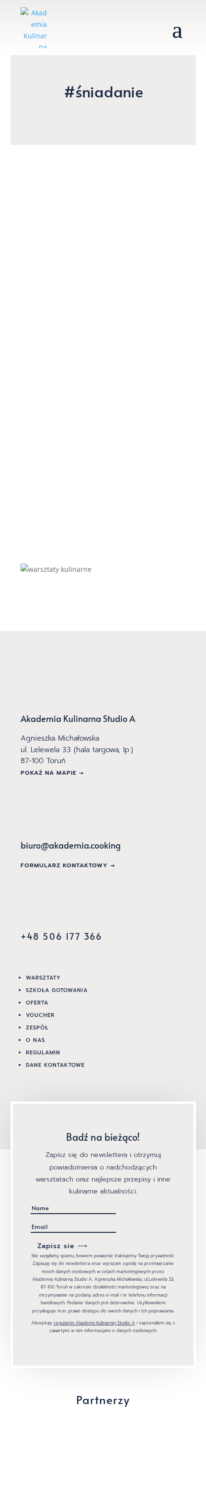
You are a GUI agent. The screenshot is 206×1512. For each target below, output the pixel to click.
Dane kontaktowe (55, 1065)
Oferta (37, 1003)
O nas (35, 1040)
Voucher (40, 1015)
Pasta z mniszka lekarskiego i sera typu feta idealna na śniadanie (100, 405)
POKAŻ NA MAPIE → (52, 772)
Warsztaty (43, 978)
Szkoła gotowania (57, 990)
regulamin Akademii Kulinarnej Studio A (94, 1323)
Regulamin (43, 1053)
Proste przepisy (60, 249)
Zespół (37, 1028)
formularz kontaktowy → (68, 865)
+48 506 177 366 (62, 936)
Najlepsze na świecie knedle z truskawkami (100, 228)
